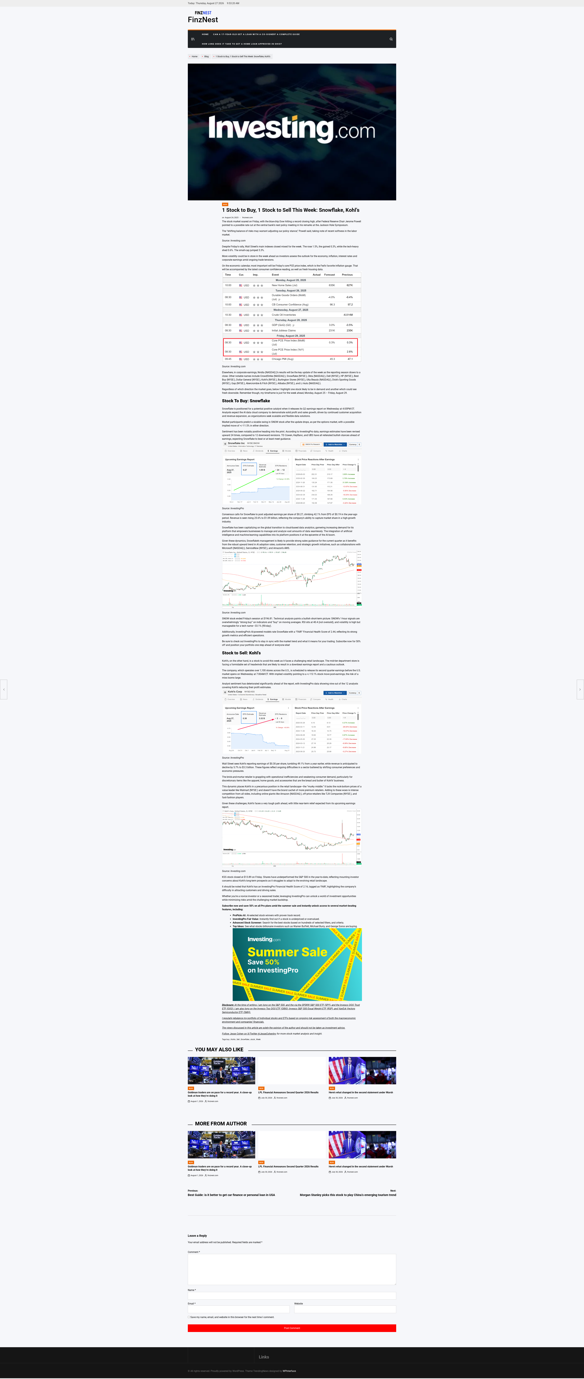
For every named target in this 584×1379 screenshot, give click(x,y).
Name (192, 1290)
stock (252, 1039)
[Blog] (206, 59)
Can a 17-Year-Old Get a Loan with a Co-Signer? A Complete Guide (256, 34)
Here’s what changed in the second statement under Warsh (361, 1092)
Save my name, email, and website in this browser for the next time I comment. (232, 1317)
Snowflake (245, 1039)
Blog (225, 204)
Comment (194, 1252)
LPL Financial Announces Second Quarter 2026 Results (288, 1092)
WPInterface (289, 1371)
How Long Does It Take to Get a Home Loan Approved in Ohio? (242, 44)
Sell (238, 1039)
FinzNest (203, 19)
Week (258, 1039)
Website (298, 1303)
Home (205, 34)
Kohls (233, 1039)
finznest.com (247, 217)
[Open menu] (193, 39)
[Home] (194, 59)
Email (192, 1303)
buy (227, 1039)
